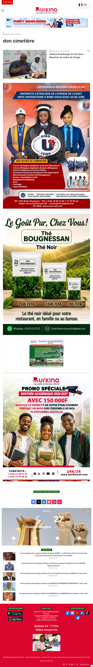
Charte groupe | (53, 612)
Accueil (7, 34)
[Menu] (3, 11)
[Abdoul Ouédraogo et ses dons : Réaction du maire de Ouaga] (24, 64)
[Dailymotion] (78, 619)
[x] (72, 614)
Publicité (38, 616)
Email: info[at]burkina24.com (46, 620)
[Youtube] (77, 614)
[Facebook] (68, 614)
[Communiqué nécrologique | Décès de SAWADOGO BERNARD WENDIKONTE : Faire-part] (9, 586)
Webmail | (45, 616)
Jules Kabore (55, 51)
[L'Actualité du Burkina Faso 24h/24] (46, 10)
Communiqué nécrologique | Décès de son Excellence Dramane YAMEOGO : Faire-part (53, 573)
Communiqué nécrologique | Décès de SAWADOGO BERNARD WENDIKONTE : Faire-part (53, 583)
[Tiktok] (87, 614)
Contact (46, 614)
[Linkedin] (82, 614)
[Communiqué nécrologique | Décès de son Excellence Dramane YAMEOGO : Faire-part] (9, 576)
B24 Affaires (84, 664)
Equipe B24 (53, 616)
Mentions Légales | (41, 612)
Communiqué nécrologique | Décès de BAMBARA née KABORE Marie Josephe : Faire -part (53, 593)
